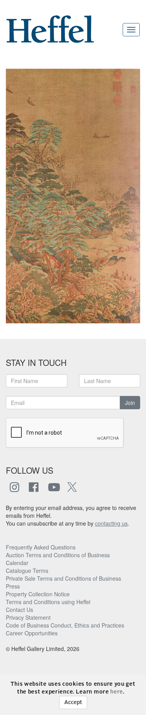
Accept (73, 702)
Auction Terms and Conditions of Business (58, 555)
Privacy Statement (28, 617)
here (116, 692)
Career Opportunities (32, 633)
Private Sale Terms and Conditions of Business (63, 578)
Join (130, 403)
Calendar (17, 563)
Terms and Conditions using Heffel (48, 602)
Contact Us (19, 609)
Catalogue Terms (27, 570)
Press (13, 586)
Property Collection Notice (38, 594)
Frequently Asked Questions (41, 547)
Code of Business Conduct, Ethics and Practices (65, 625)
